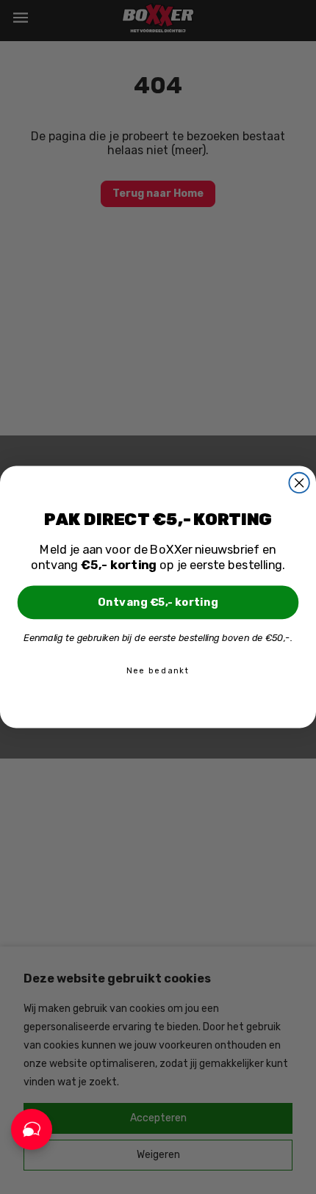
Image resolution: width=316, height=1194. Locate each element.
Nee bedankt (158, 671)
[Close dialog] (299, 483)
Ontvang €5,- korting (158, 602)
